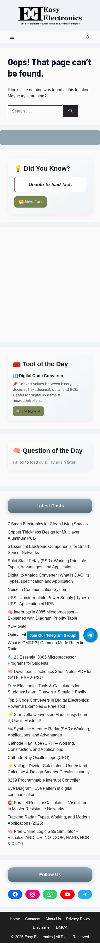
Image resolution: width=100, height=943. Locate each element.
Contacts (32, 919)
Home (15, 919)
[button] (88, 37)
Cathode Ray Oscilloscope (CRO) (38, 757)
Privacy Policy (78, 919)
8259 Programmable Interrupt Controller (44, 780)
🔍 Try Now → (28, 411)
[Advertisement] (50, 284)
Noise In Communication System (37, 589)
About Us (53, 919)
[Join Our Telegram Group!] (90, 635)
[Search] (70, 111)
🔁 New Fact (30, 202)
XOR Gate (17, 626)
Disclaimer (42, 927)
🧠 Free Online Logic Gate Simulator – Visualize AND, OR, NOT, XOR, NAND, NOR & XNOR (48, 837)
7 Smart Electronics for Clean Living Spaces (48, 524)
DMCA (61, 927)
